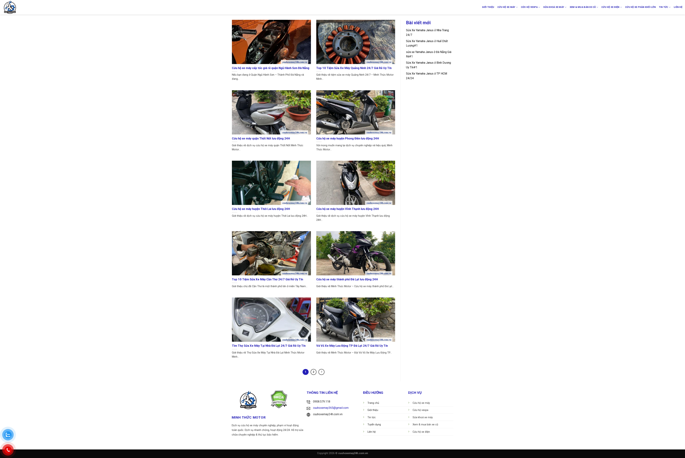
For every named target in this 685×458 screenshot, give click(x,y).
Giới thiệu (488, 7)
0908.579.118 (321, 401)
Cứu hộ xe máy (506, 7)
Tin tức (663, 7)
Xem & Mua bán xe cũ (583, 7)
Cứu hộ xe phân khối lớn (640, 7)
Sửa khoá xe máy (553, 7)
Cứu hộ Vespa (529, 7)
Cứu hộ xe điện (610, 7)
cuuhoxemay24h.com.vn (327, 414)
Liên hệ (678, 7)
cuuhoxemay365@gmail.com (331, 407)
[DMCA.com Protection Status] (278, 399)
